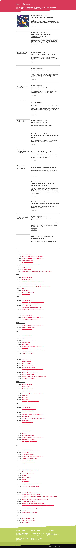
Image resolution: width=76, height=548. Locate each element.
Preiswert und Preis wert (26, 423)
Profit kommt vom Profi (26, 361)
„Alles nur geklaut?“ (25, 344)
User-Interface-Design (26, 431)
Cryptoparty (24, 475)
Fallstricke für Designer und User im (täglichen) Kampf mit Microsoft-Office (36, 286)
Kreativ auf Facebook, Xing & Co (28, 520)
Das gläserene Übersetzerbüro (28, 365)
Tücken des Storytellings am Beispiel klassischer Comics (33, 302)
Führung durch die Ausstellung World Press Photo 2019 (32, 346)
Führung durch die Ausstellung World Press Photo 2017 (32, 393)
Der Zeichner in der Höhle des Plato (29, 409)
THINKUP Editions (25, 290)
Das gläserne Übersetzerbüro (27, 370)
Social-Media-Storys (26, 386)
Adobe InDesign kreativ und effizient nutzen (30, 401)
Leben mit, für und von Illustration (28, 462)
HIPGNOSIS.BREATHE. (26, 269)
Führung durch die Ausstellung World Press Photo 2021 (32, 317)
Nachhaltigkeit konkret (26, 342)
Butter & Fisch (24, 433)
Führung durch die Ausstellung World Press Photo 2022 (32, 309)
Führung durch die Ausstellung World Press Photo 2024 (32, 258)
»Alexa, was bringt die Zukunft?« (28, 374)
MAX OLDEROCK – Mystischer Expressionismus (31, 263)
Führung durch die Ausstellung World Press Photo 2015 (32, 437)
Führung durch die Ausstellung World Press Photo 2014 (32, 456)
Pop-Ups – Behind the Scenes (28, 292)
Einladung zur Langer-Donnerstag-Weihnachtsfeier (32, 492)
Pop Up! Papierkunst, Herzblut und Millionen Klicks (32, 508)
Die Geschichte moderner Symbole (28, 367)
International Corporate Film (27, 460)
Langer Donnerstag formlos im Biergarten (30, 319)
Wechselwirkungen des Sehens (28, 435)
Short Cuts (24, 288)
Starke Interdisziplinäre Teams (28, 410)
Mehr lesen (34, 26)
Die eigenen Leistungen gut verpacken (29, 441)
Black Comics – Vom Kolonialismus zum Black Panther (32, 256)
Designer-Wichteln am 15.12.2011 (28, 518)
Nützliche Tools (25, 395)
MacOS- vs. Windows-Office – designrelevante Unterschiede (33, 418)
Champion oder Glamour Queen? (28, 327)
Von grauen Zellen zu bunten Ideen (28, 501)
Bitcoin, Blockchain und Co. (27, 363)
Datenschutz (51, 546)
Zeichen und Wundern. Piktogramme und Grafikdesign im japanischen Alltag (37, 271)
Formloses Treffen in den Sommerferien (29, 305)
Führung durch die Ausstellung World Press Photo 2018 (32, 369)
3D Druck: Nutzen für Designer (28, 454)
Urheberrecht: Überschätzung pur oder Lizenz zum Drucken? (34, 376)
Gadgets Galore (25, 442)
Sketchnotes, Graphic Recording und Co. (30, 372)
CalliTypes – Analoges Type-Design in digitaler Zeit (31, 482)
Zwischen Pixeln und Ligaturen (28, 473)
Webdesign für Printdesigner (27, 422)
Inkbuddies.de (24, 265)
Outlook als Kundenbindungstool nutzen (29, 458)
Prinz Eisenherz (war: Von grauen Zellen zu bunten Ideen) (33, 503)
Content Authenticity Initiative (27, 260)
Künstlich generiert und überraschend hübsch (30, 303)
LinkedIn (56, 535)
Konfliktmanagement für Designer (28, 353)
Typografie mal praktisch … (27, 388)
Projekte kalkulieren (25, 416)
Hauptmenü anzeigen (0, 0)
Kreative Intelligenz (25, 399)
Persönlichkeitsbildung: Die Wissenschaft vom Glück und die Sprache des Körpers (38, 505)
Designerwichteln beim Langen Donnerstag (30, 469)
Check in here (24, 463)
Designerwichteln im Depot (27, 254)
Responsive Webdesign (26, 477)
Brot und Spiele (25, 510)
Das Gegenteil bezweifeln (27, 329)
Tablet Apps (24, 412)
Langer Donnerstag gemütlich (27, 262)
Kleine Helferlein (25, 348)
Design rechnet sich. (26, 522)
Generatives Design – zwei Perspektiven (30, 340)
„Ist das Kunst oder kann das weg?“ (29, 439)
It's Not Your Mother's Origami (28, 452)
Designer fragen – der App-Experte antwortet (30, 486)
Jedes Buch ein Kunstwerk (27, 484)
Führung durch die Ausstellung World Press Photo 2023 (32, 281)
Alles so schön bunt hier (26, 471)
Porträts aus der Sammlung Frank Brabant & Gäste (32, 307)
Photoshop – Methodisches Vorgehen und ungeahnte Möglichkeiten (35, 499)
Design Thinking (25, 397)
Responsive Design (25, 481)
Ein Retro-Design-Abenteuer (27, 267)
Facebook (48, 537)
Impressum (57, 546)
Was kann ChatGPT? (26, 294)
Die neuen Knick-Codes (26, 420)
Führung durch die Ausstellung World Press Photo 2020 (32, 325)
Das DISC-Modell (25, 506)
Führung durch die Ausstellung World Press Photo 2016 (32, 414)
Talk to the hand (25, 338)
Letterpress (24, 479)
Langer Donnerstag (24, 4)
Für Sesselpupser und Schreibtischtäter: (29, 512)
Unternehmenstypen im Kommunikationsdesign (31, 450)
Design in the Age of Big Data (27, 351)
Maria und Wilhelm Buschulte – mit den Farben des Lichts (33, 284)
